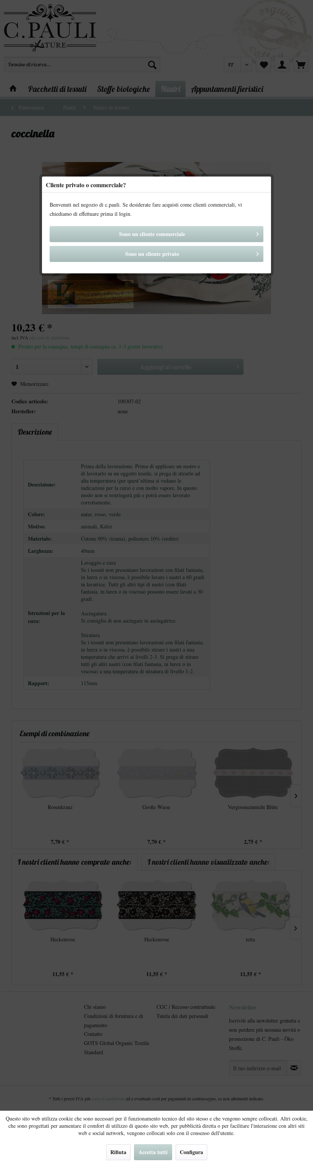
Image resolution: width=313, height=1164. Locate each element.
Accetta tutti (153, 1152)
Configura (191, 1152)
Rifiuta (118, 1152)
